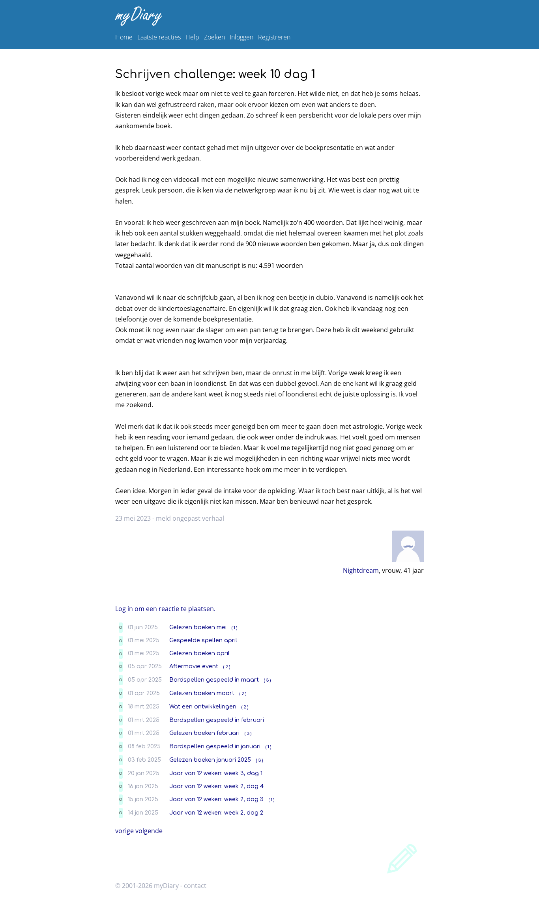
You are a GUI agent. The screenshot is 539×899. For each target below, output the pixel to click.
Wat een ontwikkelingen (202, 706)
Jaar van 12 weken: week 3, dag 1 (215, 773)
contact (195, 885)
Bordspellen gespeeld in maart (214, 680)
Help (192, 37)
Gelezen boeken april (199, 653)
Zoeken (214, 37)
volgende (149, 830)
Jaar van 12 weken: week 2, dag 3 (216, 799)
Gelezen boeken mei (197, 627)
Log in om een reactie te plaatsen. (165, 608)
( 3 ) (267, 680)
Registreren (274, 37)
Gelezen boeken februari (204, 733)
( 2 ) (226, 666)
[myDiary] (268, 16)
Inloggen (241, 37)
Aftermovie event (193, 666)
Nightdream (361, 570)
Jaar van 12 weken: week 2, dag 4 (216, 786)
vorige (124, 830)
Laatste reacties (159, 37)
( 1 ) (234, 627)
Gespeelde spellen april (203, 640)
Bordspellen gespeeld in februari (216, 720)
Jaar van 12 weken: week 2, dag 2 (216, 812)
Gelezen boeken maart (201, 693)
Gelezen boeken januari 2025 (210, 760)
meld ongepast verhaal (190, 518)
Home (124, 37)
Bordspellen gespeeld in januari (214, 746)
